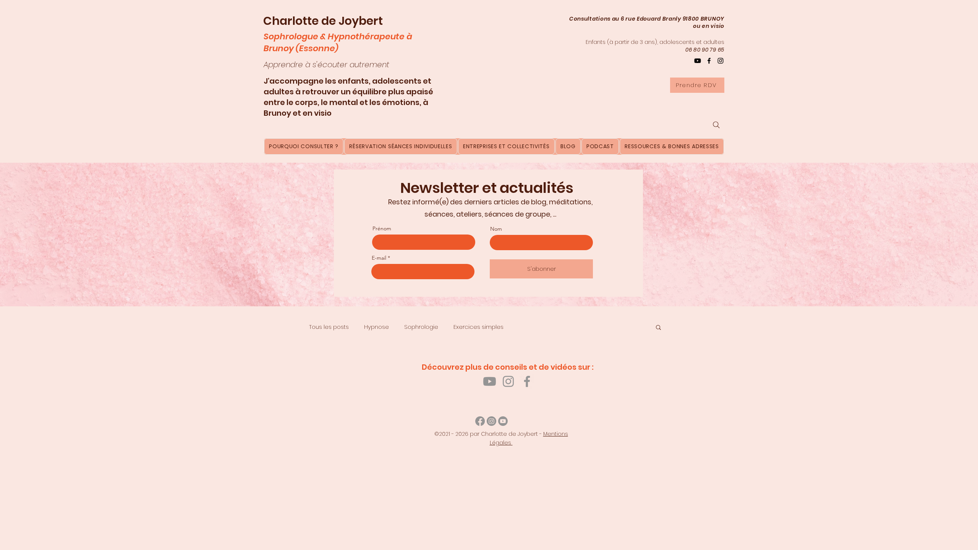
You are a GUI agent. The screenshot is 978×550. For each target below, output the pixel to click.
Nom (496, 228)
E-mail (379, 257)
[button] (658, 328)
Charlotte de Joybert (323, 21)
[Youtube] (489, 381)
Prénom (381, 228)
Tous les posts (329, 327)
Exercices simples (478, 327)
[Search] (716, 125)
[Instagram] (720, 61)
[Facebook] (709, 61)
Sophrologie (421, 327)
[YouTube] (697, 61)
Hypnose (376, 327)
